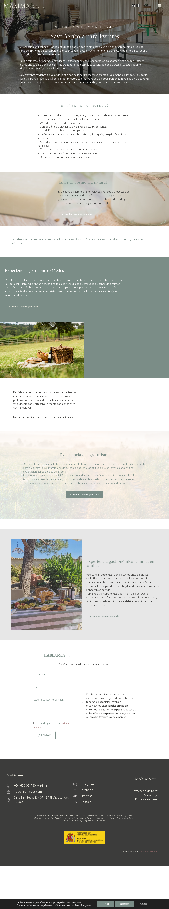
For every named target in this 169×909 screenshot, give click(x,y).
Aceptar (105, 904)
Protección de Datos (146, 791)
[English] (134, 5)
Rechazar (124, 904)
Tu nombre (39, 674)
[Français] (138, 5)
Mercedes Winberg (148, 852)
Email (36, 687)
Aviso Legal (151, 795)
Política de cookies (147, 799)
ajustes (87, 905)
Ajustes (143, 904)
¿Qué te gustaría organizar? (48, 700)
